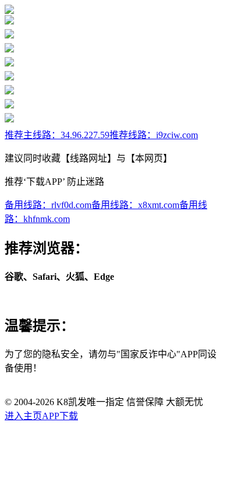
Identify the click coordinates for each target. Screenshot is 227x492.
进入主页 (23, 416)
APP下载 (60, 416)
